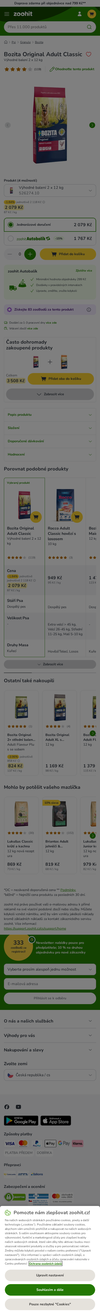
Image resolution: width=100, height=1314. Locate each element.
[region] (50, 1260)
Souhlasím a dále (50, 1289)
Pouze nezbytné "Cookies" (50, 1304)
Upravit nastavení (50, 1275)
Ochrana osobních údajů (45, 1264)
